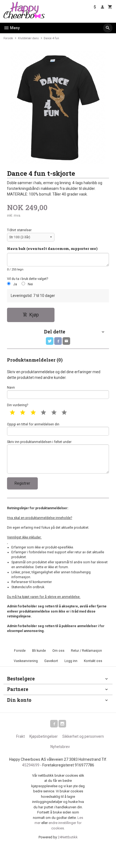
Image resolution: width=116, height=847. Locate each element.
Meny (14, 28)
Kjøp (34, 314)
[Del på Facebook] (58, 341)
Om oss (58, 651)
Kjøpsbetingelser (43, 736)
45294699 (30, 765)
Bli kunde (39, 651)
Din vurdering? (17, 405)
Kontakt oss (93, 661)
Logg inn (70, 661)
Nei (30, 284)
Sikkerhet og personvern (83, 736)
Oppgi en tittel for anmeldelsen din (33, 424)
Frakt (20, 736)
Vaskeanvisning (26, 661)
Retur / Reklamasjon (86, 651)
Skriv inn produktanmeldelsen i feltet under (39, 442)
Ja (15, 284)
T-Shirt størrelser (19, 230)
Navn (11, 387)
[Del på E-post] (66, 341)
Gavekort (51, 661)
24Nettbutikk (68, 837)
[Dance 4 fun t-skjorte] (58, 107)
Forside (8, 38)
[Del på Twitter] (49, 341)
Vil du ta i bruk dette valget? (27, 279)
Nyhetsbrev (60, 747)
